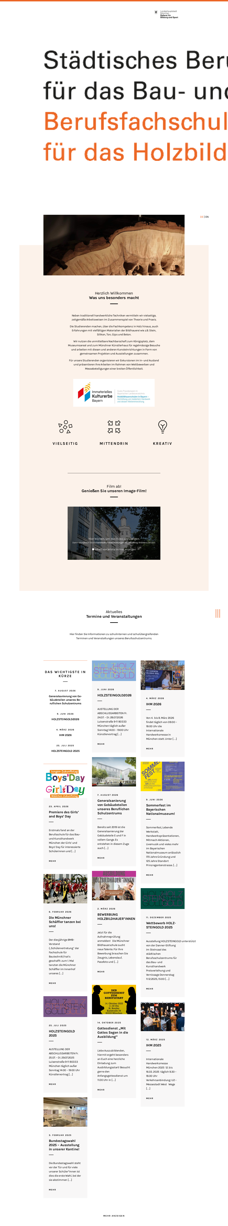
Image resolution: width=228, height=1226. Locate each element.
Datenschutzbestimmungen (110, 542)
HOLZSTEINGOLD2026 (65, 719)
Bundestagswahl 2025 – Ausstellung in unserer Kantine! (64, 1145)
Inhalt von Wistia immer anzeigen (115, 549)
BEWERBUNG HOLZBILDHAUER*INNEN (116, 917)
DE (201, 216)
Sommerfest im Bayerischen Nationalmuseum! (160, 809)
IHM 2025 (153, 1045)
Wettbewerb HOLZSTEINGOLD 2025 (161, 925)
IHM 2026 (65, 735)
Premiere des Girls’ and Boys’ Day (64, 814)
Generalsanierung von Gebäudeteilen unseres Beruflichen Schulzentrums (65, 700)
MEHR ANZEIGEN (114, 1215)
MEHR (101, 744)
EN (207, 216)
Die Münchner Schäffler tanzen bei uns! (65, 922)
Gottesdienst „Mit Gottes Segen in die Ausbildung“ (112, 1032)
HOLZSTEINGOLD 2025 (65, 751)
